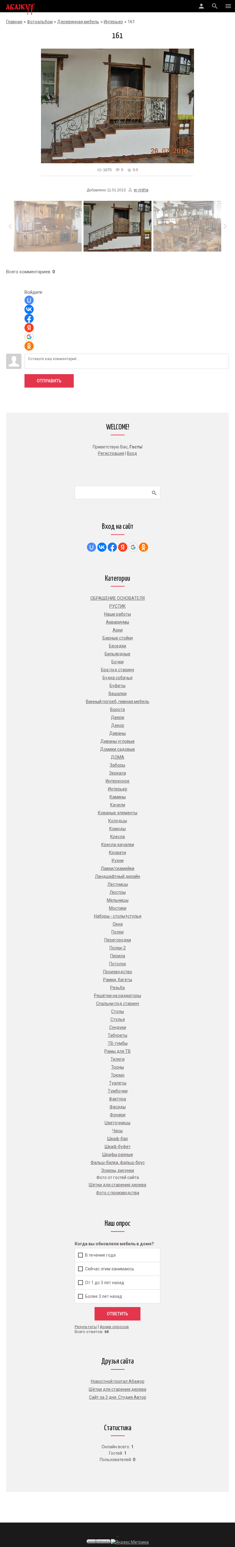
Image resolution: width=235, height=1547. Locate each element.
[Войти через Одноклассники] (29, 346)
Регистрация (111, 453)
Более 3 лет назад (103, 1296)
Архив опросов (114, 1326)
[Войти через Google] (29, 336)
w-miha (141, 189)
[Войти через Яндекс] (29, 327)
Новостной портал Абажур (117, 1381)
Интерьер (113, 21)
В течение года (100, 1254)
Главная (14, 21)
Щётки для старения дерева (117, 1389)
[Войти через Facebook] (29, 318)
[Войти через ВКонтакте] (29, 309)
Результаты (86, 1326)
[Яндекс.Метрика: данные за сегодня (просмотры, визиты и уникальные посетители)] (130, 1542)
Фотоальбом (40, 21)
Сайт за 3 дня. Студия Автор (117, 1397)
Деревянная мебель (78, 21)
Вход (132, 453)
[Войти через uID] (29, 300)
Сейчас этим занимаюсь (109, 1268)
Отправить (49, 380)
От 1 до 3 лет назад (104, 1282)
